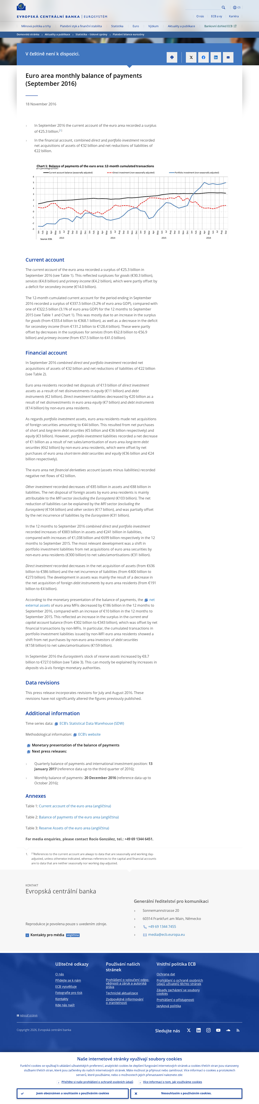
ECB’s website (89, 735)
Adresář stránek (29, 1015)
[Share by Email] (228, 57)
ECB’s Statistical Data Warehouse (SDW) (92, 724)
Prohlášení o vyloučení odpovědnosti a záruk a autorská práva (127, 984)
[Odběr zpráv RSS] (238, 1030)
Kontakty (61, 999)
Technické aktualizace (122, 993)
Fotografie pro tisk (68, 993)
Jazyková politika (169, 1006)
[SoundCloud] (228, 1030)
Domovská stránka (28, 34)
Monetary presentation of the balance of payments (75, 745)
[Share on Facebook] (203, 57)
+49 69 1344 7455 (162, 927)
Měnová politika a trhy (36, 26)
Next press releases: (49, 751)
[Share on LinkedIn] (216, 57)
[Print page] (172, 57)
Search (223, 7)
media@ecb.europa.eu (166, 935)
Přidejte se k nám (68, 980)
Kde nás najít (65, 1005)
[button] (230, 7)
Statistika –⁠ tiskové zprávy (91, 34)
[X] (188, 1030)
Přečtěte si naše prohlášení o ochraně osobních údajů (97, 1082)
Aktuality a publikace (181, 26)
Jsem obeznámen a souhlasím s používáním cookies (72, 1093)
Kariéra (234, 16)
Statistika (117, 26)
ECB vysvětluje (66, 986)
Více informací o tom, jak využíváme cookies (172, 1082)
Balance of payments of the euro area (69, 817)
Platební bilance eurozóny (128, 34)
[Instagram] (208, 1030)
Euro (136, 26)
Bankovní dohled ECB (218, 26)
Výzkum (153, 26)
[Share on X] (191, 57)
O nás (200, 16)
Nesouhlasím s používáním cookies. (186, 1093)
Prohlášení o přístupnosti (175, 1000)
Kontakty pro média (47, 935)
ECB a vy (216, 16)
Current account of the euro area (65, 806)
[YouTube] (218, 1030)
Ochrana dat (166, 974)
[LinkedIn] (198, 1030)
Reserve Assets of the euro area (64, 828)
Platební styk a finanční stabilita (81, 26)
